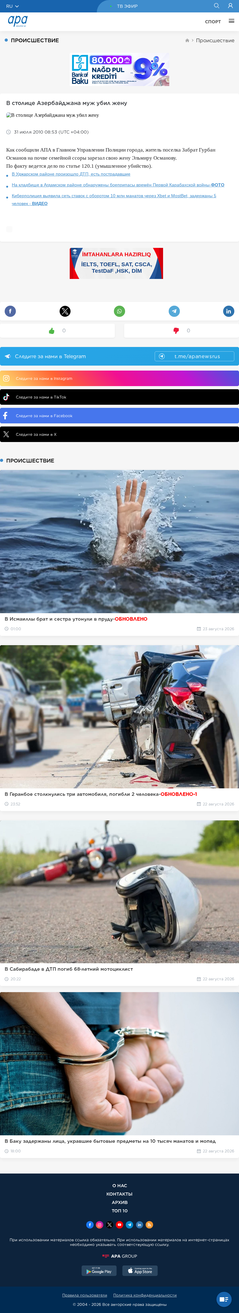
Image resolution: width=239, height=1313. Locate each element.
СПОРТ (213, 21)
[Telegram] (129, 1225)
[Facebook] (90, 1225)
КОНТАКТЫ (119, 1194)
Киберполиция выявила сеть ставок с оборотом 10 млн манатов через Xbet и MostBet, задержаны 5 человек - (114, 199)
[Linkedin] (139, 1225)
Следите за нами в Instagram (44, 378)
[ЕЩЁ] (230, 22)
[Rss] (149, 1225)
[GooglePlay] (99, 1271)
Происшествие (215, 40)
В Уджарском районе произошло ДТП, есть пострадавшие (71, 173)
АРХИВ (120, 1202)
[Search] (216, 6)
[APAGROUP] (119, 1256)
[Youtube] (119, 1225)
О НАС (119, 1185)
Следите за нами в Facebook (44, 415)
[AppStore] (140, 1271)
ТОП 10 (120, 1210)
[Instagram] (99, 1225)
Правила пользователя (84, 1295)
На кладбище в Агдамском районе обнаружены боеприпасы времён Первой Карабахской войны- (118, 184)
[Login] (230, 6)
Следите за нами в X (36, 434)
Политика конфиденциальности (145, 1295)
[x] (109, 1225)
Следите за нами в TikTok (41, 397)
